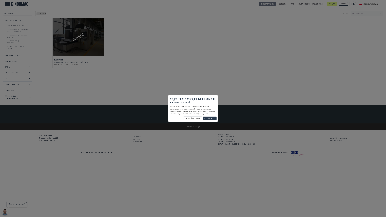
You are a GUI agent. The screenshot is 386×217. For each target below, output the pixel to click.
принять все (209, 118)
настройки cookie (192, 118)
